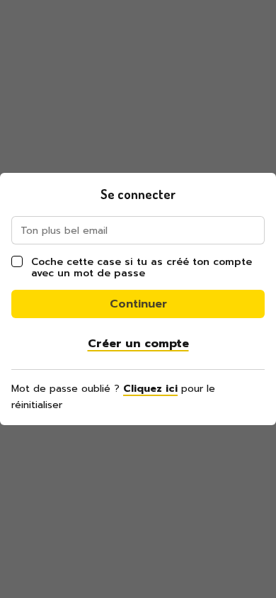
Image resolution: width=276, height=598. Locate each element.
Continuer (138, 303)
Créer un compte (138, 343)
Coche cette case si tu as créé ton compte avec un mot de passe (141, 267)
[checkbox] (17, 261)
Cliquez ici (150, 388)
